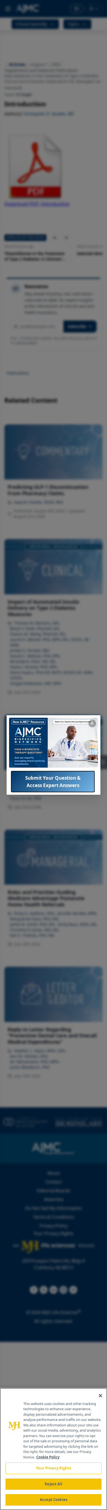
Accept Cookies (53, 1499)
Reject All (53, 1483)
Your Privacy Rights (53, 1468)
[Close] (100, 1396)
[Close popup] (92, 723)
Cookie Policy (48, 1457)
